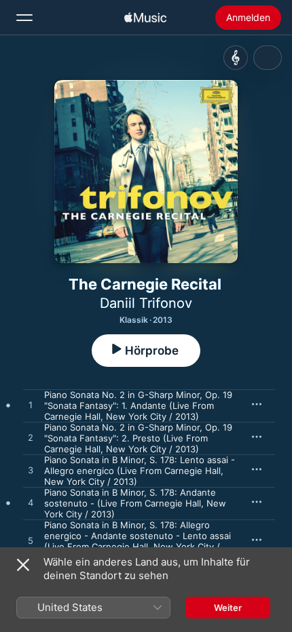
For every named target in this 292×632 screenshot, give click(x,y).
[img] (145, 18)
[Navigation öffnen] (24, 18)
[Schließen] (23, 565)
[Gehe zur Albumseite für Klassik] (235, 57)
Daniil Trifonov (146, 303)
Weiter (228, 607)
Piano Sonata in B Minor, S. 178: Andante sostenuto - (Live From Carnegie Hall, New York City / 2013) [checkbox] (135, 503)
